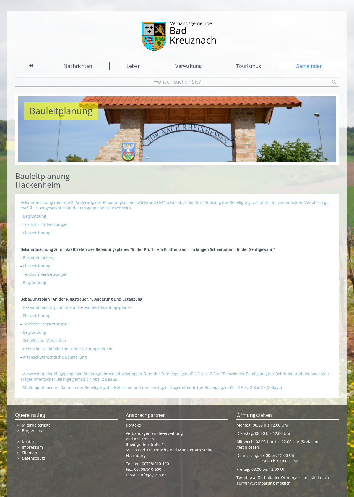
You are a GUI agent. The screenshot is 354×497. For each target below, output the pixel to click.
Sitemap (29, 452)
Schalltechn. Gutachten (44, 340)
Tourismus (248, 66)
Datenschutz (34, 458)
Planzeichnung (36, 232)
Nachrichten (78, 66)
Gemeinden (309, 66)
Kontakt (29, 441)
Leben (134, 66)
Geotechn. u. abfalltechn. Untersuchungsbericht (68, 348)
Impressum (32, 447)
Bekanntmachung (40, 257)
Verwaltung (188, 66)
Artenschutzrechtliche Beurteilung (55, 357)
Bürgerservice (35, 430)
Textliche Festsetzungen (45, 224)
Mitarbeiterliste (36, 425)
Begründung (34, 216)
